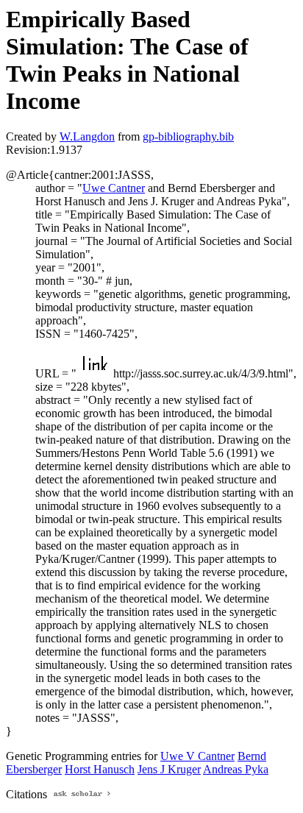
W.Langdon (87, 136)
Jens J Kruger (169, 769)
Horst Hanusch (100, 769)
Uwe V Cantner (197, 756)
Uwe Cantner (113, 188)
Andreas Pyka (235, 769)
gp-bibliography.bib (188, 136)
